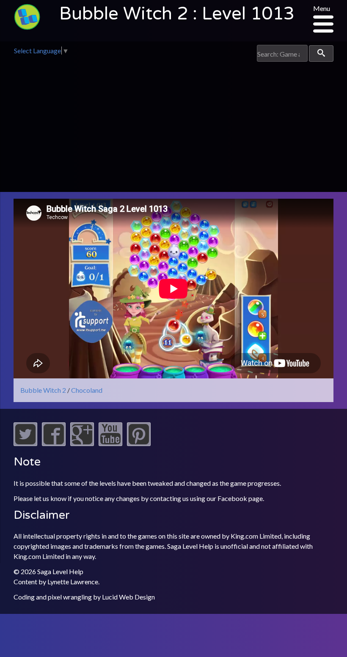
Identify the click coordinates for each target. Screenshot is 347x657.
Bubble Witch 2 (43, 390)
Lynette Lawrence (72, 582)
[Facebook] (54, 443)
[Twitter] (25, 443)
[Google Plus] (82, 443)
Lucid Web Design (128, 597)
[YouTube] (110, 443)
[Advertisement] (173, 125)
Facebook (232, 498)
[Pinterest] (139, 443)
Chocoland (86, 390)
